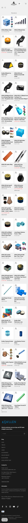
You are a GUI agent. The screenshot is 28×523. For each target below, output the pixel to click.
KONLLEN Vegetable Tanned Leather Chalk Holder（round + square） (7, 209)
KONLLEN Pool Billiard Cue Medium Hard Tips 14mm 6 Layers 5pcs (6, 234)
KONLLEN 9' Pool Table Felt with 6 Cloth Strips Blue (19, 299)
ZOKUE (8, 498)
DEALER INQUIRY (5, 455)
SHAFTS (3, 447)
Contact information (12, 518)
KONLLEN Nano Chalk (6, 30)
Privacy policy (11, 517)
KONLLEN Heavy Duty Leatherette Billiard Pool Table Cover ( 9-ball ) (7, 384)
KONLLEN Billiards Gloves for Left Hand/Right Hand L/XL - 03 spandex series (7, 97)
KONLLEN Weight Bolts (19, 30)
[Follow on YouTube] (14, 507)
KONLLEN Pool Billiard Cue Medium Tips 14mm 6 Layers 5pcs (20, 277)
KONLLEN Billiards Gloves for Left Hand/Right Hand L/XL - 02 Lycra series (7, 119)
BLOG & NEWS (4, 457)
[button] (19, 4)
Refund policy (4, 517)
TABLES (3, 444)
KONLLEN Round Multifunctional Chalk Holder (19, 74)
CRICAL (3, 498)
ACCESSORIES (4, 452)
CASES (3, 450)
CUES (2, 442)
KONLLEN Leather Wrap (6, 164)
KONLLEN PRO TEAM (6, 460)
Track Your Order (5, 481)
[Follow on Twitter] (6, 507)
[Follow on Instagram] (10, 507)
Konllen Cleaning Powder (7, 341)
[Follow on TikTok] (18, 507)
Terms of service (18, 517)
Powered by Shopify (16, 515)
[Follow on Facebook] (2, 507)
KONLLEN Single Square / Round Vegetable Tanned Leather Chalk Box (7, 277)
